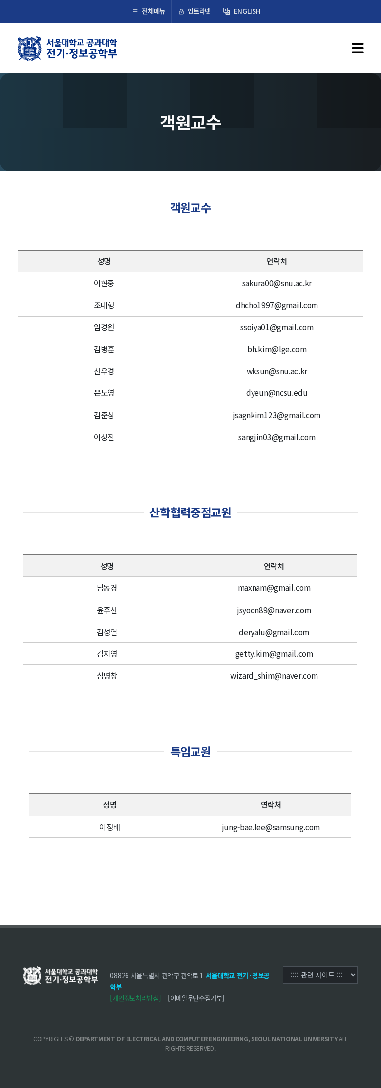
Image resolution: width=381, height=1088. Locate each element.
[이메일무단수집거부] (196, 998)
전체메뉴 (152, 11)
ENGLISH (246, 11)
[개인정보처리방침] (135, 998)
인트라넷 (198, 11)
